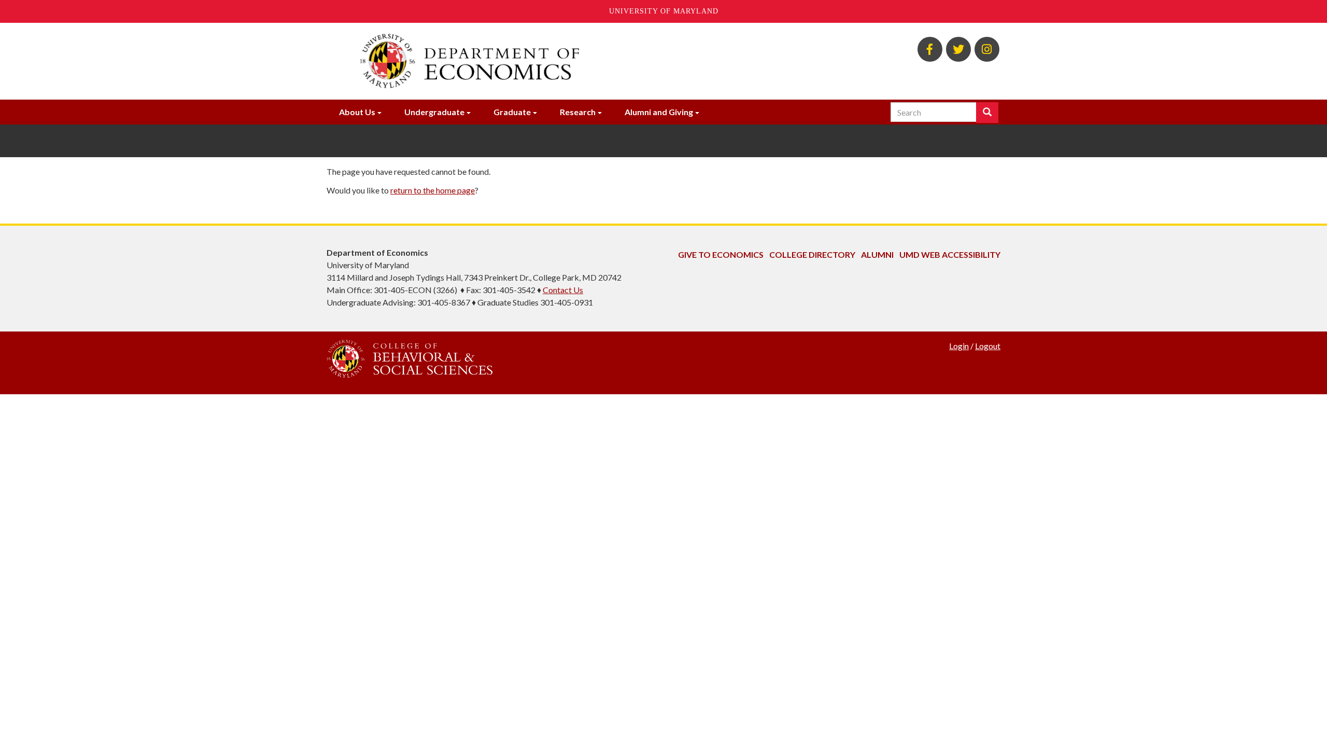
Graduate (512, 112)
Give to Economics (721, 254)
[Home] (548, 61)
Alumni (877, 254)
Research (578, 112)
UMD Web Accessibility (949, 254)
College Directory (812, 254)
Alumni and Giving (659, 112)
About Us (357, 112)
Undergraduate (434, 112)
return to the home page (432, 190)
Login (959, 346)
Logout (987, 346)
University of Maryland (663, 11)
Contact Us (563, 290)
